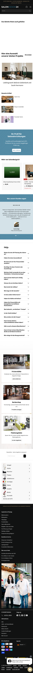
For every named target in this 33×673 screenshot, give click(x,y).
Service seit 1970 (16, 669)
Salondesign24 (14, 159)
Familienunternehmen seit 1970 (8, 553)
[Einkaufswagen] (27, 6)
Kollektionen (9, 667)
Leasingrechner (4, 544)
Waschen (25, 665)
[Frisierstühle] (16, 361)
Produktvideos (4, 522)
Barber (3, 669)
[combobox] (16, 10)
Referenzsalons (4, 515)
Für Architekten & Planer (7, 558)
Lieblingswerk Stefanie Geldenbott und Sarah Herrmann (17, 84)
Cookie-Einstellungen (6, 631)
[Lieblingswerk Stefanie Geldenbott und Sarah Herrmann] (17, 71)
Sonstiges (16, 667)
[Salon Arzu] (7, 99)
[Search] (30, 10)
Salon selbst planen (5, 524)
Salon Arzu (17, 97)
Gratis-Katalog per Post (6, 542)
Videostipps (4, 519)
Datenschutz (4, 626)
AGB (2, 622)
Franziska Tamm (18, 117)
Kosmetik (8, 669)
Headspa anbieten (5, 531)
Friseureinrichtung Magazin (7, 533)
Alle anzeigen (28, 55)
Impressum (4, 633)
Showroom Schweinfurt (6, 540)
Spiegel (14, 665)
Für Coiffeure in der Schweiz (7, 556)
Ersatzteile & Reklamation (7, 547)
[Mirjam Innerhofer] (7, 109)
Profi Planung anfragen (6, 529)
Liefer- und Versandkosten (7, 624)
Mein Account (4, 635)
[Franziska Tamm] (7, 119)
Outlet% (26, 667)
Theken (3, 667)
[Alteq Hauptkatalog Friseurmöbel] (12, 174)
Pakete (21, 667)
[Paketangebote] (16, 423)
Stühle (19, 665)
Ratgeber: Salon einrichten (7, 526)
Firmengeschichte (5, 560)
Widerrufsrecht (4, 629)
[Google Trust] (10, 658)
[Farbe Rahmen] (12, 36)
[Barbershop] (16, 392)
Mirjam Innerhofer (19, 107)
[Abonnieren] (24, 456)
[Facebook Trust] (23, 658)
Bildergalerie (4, 517)
